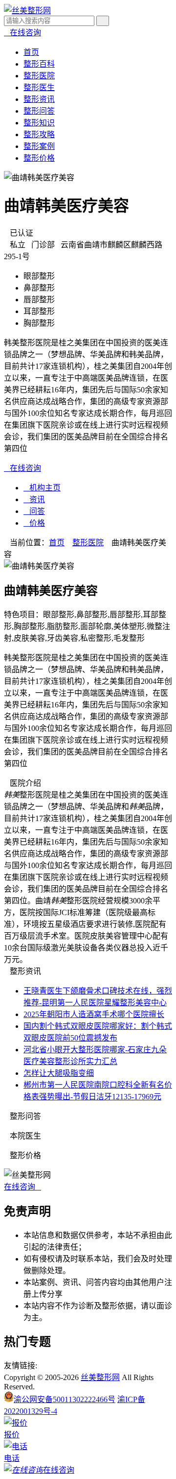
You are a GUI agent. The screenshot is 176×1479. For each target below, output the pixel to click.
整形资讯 (39, 99)
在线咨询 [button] (22, 1187)
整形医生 (39, 87)
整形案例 (39, 146)
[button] (22, 32)
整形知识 (39, 123)
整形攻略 (39, 134)
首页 (31, 52)
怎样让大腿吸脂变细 (58, 1073)
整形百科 (39, 64)
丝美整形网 (100, 1377)
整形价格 (39, 158)
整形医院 (39, 76)
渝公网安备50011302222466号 (64, 1399)
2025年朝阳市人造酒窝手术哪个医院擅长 (93, 1014)
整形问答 (39, 111)
